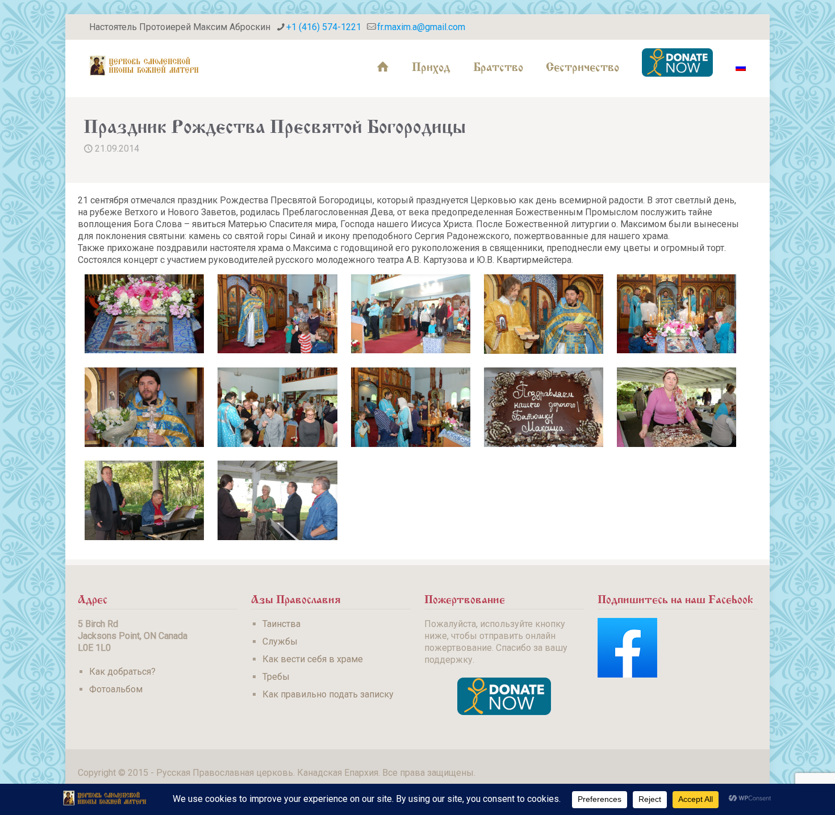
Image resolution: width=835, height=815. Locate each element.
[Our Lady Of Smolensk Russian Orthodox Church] (144, 65)
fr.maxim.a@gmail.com (421, 27)
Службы (280, 641)
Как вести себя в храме (312, 659)
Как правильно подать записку (328, 694)
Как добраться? (122, 671)
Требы (276, 676)
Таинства (281, 623)
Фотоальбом (116, 689)
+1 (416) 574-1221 (323, 27)
